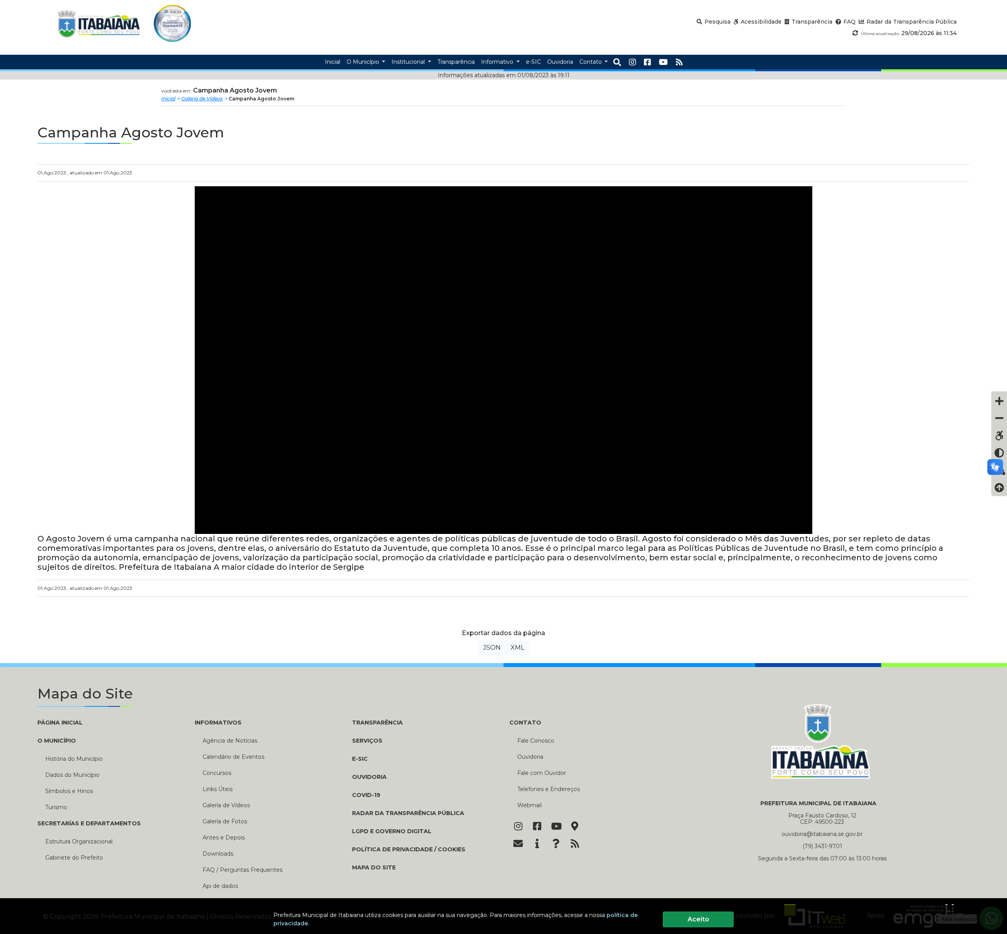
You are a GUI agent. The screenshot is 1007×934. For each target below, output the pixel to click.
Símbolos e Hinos (69, 791)
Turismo (56, 807)
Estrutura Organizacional (79, 841)
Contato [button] (591, 61)
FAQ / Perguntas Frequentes (242, 869)
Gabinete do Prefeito (74, 857)
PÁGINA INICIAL (60, 722)
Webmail (529, 805)
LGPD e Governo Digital (392, 831)
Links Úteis (217, 789)
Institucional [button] (408, 61)
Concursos (217, 772)
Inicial (168, 99)
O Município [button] (364, 61)
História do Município (74, 758)
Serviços (367, 740)
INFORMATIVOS (218, 722)
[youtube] (663, 62)
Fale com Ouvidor (541, 772)
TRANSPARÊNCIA (377, 722)
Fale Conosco (535, 740)
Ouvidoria (369, 776)
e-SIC (360, 758)
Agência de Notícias (230, 740)
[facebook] (647, 62)
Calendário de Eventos (233, 756)
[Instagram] (632, 62)
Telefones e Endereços (548, 789)
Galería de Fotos (225, 821)
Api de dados (220, 886)
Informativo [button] (498, 61)
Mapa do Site (374, 867)
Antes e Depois (224, 837)
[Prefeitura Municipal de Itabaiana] (99, 23)
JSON (492, 647)
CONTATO (525, 722)
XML (517, 647)
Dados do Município (72, 774)
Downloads (218, 853)
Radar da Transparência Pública (408, 813)
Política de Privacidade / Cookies (408, 849)
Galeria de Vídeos (202, 99)
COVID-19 (366, 795)
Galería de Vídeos (226, 805)
